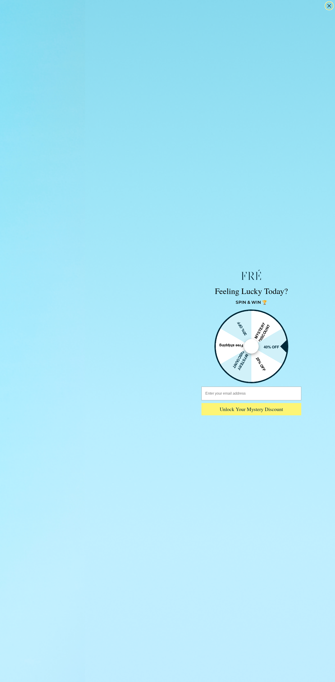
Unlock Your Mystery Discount (251, 409)
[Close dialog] (329, 6)
